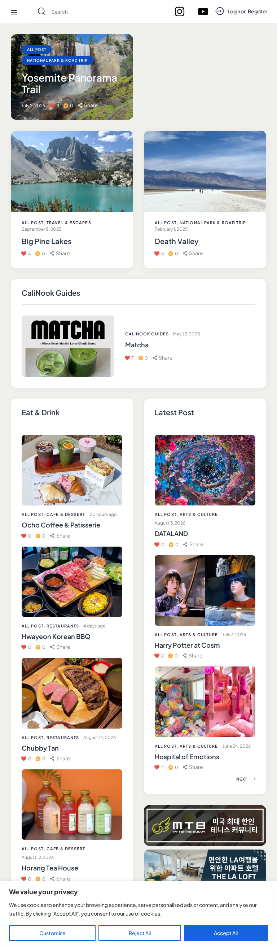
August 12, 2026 (38, 857)
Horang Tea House (50, 868)
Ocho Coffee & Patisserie (61, 525)
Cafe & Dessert (66, 514)
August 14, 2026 (99, 737)
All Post (33, 514)
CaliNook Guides (147, 333)
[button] (60, 535)
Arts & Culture (199, 514)
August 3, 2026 (170, 523)
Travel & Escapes (69, 222)
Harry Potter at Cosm (187, 645)
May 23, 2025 (186, 333)
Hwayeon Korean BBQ (56, 636)
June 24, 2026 (237, 746)
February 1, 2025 (171, 229)
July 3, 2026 (234, 634)
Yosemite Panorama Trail (69, 83)
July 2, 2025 (33, 105)
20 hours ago (103, 514)
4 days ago (94, 626)
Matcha (137, 344)
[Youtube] (203, 11)
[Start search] (41, 11)
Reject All (140, 933)
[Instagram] (179, 11)
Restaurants (63, 626)
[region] (138, 914)
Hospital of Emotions (187, 756)
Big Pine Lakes (46, 241)
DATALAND (171, 533)
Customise (52, 933)
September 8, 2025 (41, 229)
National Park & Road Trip (57, 60)
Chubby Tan (40, 748)
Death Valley (176, 241)
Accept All (226, 933)
